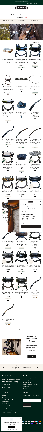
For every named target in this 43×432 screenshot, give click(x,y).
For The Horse (36, 14)
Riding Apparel (12, 14)
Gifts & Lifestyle (19, 17)
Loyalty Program (5, 408)
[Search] (2, 8)
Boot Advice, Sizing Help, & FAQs (30, 378)
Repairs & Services (27, 386)
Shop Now (31, 356)
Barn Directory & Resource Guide (30, 380)
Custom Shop (28, 14)
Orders (28, 3)
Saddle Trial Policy (5, 401)
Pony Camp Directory (27, 382)
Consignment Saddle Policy (7, 406)
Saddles (5, 14)
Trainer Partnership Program (7, 410)
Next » (25, 329)
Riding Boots (20, 14)
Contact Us (4, 395)
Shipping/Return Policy (6, 403)
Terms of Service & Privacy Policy (9, 412)
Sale (26, 17)
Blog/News (25, 388)
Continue (31, 226)
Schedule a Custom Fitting (7, 399)
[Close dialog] (40, 201)
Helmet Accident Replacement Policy (30, 384)
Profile (31, 3)
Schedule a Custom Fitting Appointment (21, 1)
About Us (3, 397)
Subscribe (26, 405)
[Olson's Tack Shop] (21, 8)
